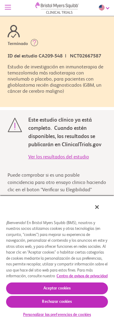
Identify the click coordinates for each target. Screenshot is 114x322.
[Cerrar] (97, 207)
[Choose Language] (104, 8)
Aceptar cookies (57, 288)
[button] (34, 44)
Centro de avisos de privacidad (82, 276)
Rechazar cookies (57, 302)
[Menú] (8, 8)
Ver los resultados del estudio (58, 157)
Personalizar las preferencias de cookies (57, 315)
